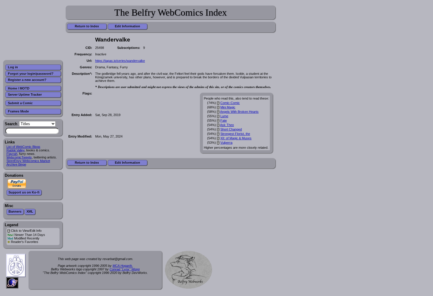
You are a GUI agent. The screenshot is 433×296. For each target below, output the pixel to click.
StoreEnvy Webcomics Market (28, 161)
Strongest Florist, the (235, 133)
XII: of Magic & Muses (236, 138)
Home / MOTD (18, 88)
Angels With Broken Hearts (239, 111)
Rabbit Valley (15, 150)
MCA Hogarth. (123, 265)
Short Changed (231, 129)
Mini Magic (227, 107)
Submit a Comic (20, 103)
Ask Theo (227, 125)
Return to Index (87, 26)
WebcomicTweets (19, 157)
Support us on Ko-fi (24, 192)
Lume (224, 116)
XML (30, 211)
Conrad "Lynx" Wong (125, 269)
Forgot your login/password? (31, 73)
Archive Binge (16, 164)
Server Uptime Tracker (25, 94)
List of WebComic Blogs (23, 146)
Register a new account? (27, 80)
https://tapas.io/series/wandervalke (120, 60)
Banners (15, 211)
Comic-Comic (230, 103)
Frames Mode (18, 111)
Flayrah (11, 154)
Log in (13, 67)
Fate (223, 120)
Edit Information (127, 26)
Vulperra (226, 142)
